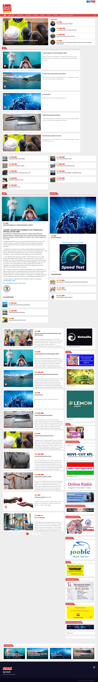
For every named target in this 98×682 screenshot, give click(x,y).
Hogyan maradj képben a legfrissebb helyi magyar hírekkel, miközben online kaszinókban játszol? (72, 282)
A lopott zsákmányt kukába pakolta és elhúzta (64, 158)
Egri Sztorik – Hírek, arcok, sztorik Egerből (87, 680)
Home (80, 680)
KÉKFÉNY (20, 15)
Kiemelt (64, 28)
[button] (94, 15)
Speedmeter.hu (54, 271)
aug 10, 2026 (6, 227)
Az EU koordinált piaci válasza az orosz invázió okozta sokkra (66, 30)
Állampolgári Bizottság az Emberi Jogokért (16, 283)
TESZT (55, 235)
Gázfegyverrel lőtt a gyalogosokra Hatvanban (16, 179)
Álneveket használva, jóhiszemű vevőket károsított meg (65, 36)
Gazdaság (60, 28)
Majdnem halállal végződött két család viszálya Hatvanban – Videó (19, 172)
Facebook (69, 445)
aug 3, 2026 (45, 75)
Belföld (6, 38)
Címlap (9, 38)
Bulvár (52, 235)
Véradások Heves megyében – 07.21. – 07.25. (42, 497)
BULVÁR (28, 15)
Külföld (42, 372)
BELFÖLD (11, 15)
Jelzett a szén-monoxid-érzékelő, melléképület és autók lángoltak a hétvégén (68, 172)
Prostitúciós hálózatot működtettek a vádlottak (19, 40)
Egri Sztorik (6, 672)
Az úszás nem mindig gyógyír (39, 517)
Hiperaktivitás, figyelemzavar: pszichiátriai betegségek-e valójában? (54, 53)
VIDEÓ (55, 15)
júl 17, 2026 (38, 519)
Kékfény (13, 38)
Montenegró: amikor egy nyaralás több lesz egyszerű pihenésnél (54, 73)
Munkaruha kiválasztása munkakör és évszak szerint (51, 135)
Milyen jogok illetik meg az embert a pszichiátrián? (64, 23)
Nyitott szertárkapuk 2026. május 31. (15, 186)
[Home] (5, 15)
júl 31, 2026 (45, 96)
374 (36, 533)
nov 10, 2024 (38, 336)
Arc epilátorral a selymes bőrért (61, 289)
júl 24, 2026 (8, 42)
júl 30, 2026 (45, 117)
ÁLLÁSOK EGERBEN (66, 15)
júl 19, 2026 (38, 499)
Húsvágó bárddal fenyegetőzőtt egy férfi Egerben (51, 115)
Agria (43, 336)
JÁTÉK (42, 15)
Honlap (78, 445)
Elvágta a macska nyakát (60, 179)
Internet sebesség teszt (46, 94)
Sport (42, 515)
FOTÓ (49, 15)
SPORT (36, 15)
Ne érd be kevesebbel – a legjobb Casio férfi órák (64, 297)
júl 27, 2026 (45, 137)
